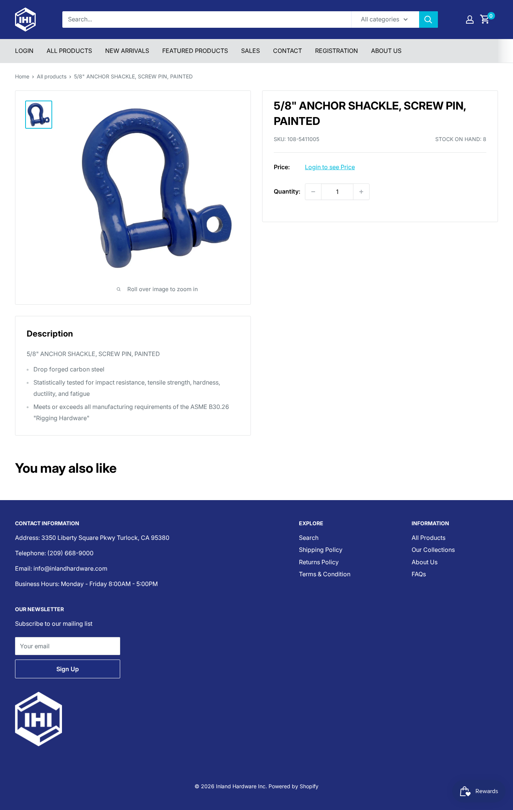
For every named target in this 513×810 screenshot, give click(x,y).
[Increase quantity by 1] (361, 192)
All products (51, 76)
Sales (250, 50)
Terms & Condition (324, 574)
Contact (287, 50)
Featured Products (195, 50)
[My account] (470, 19)
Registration (336, 50)
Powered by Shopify (293, 786)
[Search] (428, 19)
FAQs (419, 574)
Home (22, 76)
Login (24, 50)
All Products (69, 50)
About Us (386, 50)
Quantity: (287, 191)
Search (308, 537)
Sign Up (67, 669)
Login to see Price (330, 167)
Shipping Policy (321, 549)
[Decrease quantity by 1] (313, 192)
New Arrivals (127, 50)
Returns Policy (319, 562)
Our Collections (433, 549)
